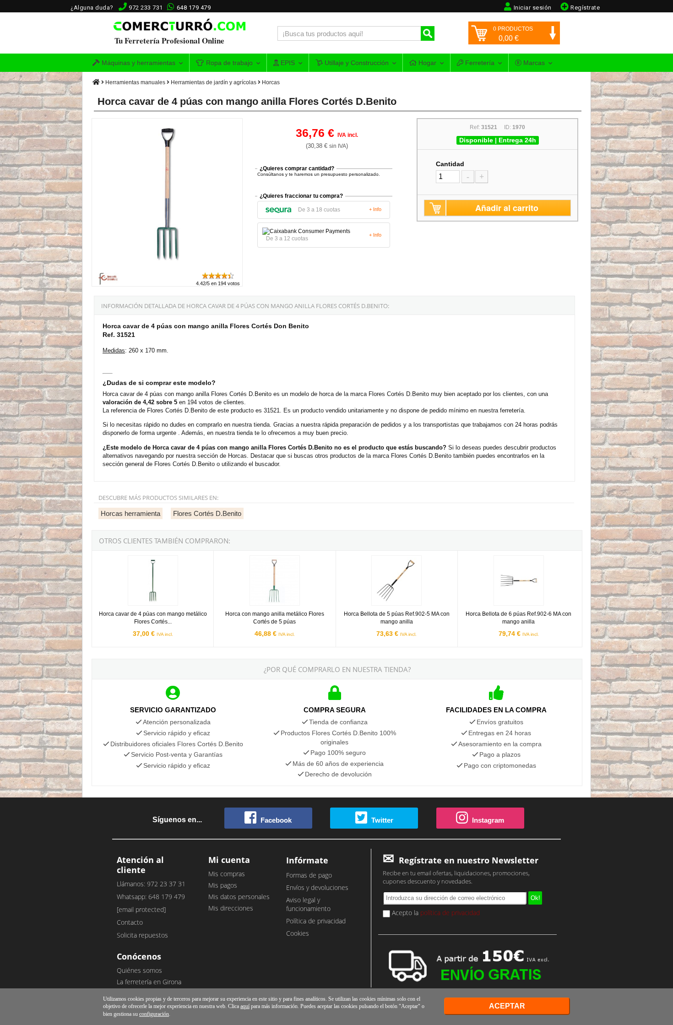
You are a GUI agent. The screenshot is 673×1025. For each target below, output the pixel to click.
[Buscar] (427, 33)
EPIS (287, 62)
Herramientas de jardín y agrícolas (213, 82)
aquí (245, 1006)
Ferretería (478, 62)
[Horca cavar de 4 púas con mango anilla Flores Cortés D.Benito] (167, 267)
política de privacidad (450, 912)
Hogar (426, 62)
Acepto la (435, 912)
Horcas (271, 82)
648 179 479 (194, 7)
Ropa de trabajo (228, 62)
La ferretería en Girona (149, 981)
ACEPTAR (507, 1006)
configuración (154, 1014)
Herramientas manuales (135, 82)
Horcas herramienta (130, 513)
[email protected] (141, 909)
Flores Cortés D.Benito (207, 513)
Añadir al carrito (506, 208)
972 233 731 (146, 7)
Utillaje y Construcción (356, 62)
